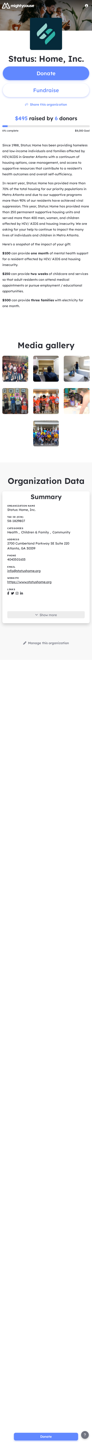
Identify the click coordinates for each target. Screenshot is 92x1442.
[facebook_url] (8, 593)
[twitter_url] (12, 593)
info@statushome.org (24, 571)
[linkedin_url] (21, 593)
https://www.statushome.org (29, 582)
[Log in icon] (87, 5)
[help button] (85, 1435)
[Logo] (18, 6)
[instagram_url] (17, 593)
